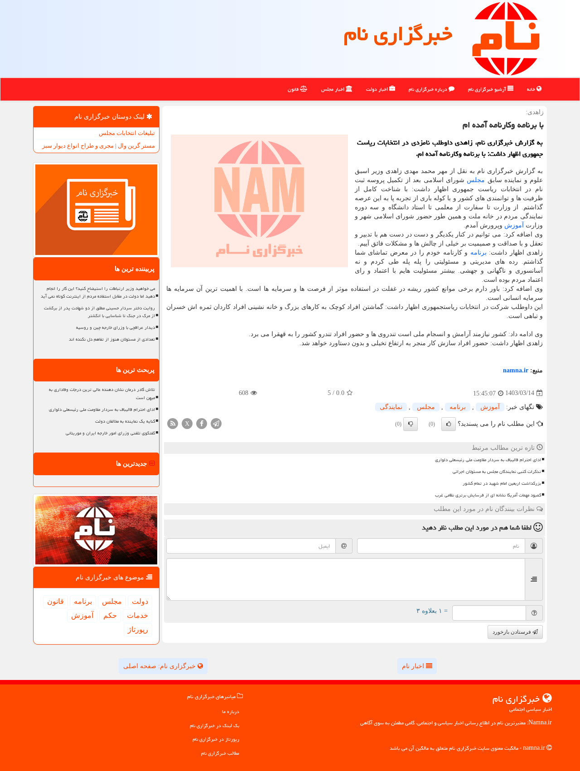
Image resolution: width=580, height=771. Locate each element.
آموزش (514, 225)
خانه (531, 89)
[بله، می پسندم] (448, 424)
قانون (294, 89)
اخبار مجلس (333, 89)
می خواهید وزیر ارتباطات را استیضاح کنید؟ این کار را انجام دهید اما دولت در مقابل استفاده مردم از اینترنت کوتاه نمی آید (98, 292)
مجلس (476, 180)
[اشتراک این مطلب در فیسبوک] (201, 422)
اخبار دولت (377, 89)
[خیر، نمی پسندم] (410, 424)
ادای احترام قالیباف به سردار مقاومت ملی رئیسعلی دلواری (488, 459)
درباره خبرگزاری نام (429, 89)
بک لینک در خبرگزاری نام (214, 725)
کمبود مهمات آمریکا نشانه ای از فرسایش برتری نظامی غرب (488, 495)
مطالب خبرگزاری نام (220, 753)
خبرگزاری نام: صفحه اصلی (160, 666)
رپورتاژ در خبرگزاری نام (216, 739)
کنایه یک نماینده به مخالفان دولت (125, 421)
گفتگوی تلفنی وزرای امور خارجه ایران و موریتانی (110, 433)
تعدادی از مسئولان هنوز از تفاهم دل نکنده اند (112, 339)
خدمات (137, 615)
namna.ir (515, 370)
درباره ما (230, 711)
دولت (140, 601)
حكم (110, 615)
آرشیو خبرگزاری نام (488, 89)
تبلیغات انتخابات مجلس (127, 133)
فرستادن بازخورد (512, 632)
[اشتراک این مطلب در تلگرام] (216, 422)
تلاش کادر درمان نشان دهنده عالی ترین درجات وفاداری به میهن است (102, 393)
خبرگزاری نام (398, 33)
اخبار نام (414, 666)
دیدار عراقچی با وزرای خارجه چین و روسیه (115, 327)
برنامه (478, 252)
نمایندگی (391, 407)
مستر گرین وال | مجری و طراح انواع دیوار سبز (98, 145)
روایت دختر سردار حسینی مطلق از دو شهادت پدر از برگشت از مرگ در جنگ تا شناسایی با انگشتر (99, 312)
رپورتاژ (138, 629)
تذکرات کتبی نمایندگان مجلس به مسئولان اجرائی (497, 471)
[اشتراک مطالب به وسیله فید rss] (172, 422)
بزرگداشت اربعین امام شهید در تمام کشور (502, 483)
